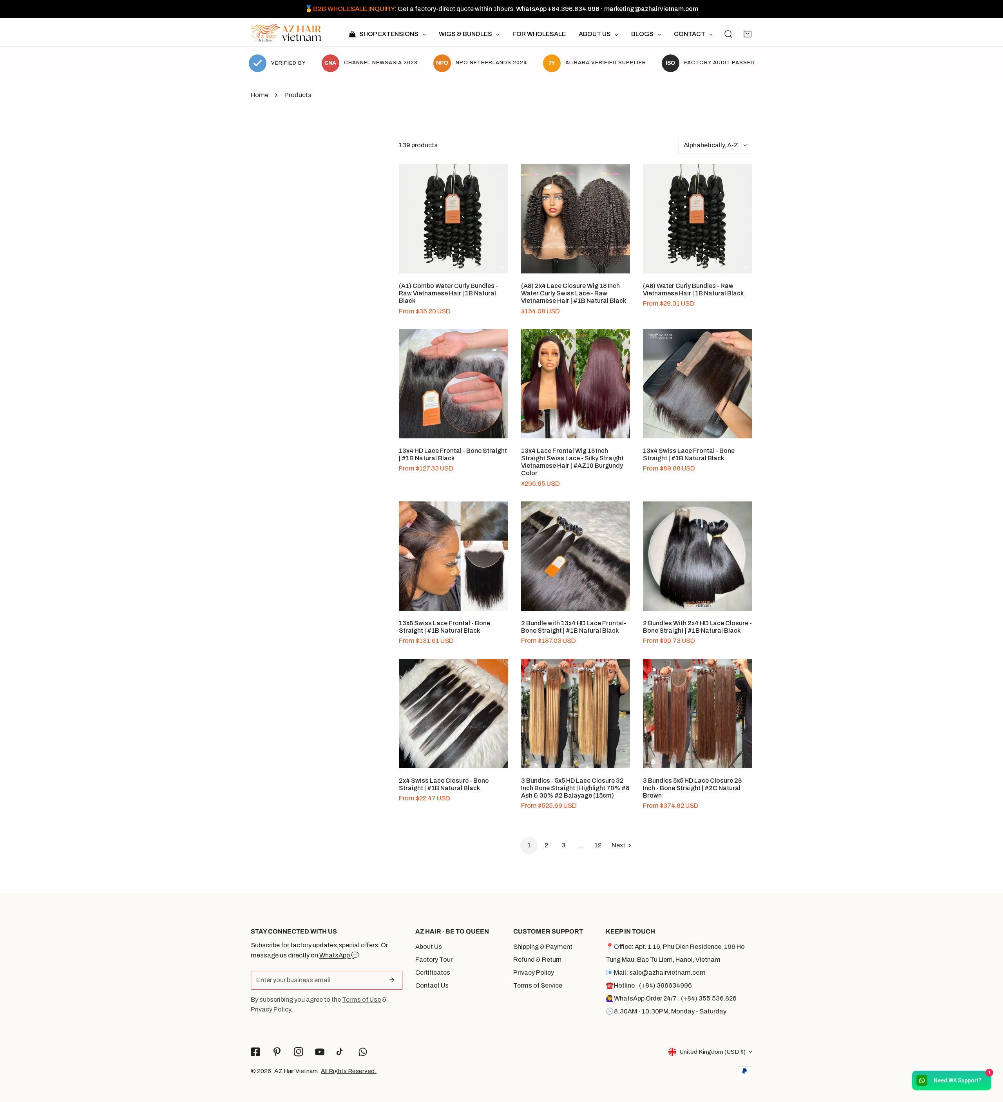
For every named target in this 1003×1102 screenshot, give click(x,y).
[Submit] (392, 980)
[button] (747, 33)
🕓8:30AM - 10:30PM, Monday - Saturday (666, 1011)
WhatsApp (335, 955)
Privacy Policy (533, 972)
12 (597, 845)
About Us (428, 946)
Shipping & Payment (542, 946)
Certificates (432, 972)
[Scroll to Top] (988, 1059)
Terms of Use (361, 999)
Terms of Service (537, 985)
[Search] (728, 33)
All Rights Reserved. (349, 1071)
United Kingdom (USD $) (712, 1051)
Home (259, 95)
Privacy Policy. (271, 1009)
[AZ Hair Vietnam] (286, 34)
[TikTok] (341, 1052)
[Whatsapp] (363, 1051)
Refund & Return (537, 959)
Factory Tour (434, 959)
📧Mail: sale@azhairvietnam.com (656, 972)
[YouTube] (320, 1051)
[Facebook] (255, 1051)
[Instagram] (298, 1051)
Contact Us (432, 985)
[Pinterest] (277, 1051)
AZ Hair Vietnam (296, 1071)
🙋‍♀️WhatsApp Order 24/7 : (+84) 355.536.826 (671, 998)
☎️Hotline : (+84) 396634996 (649, 985)
